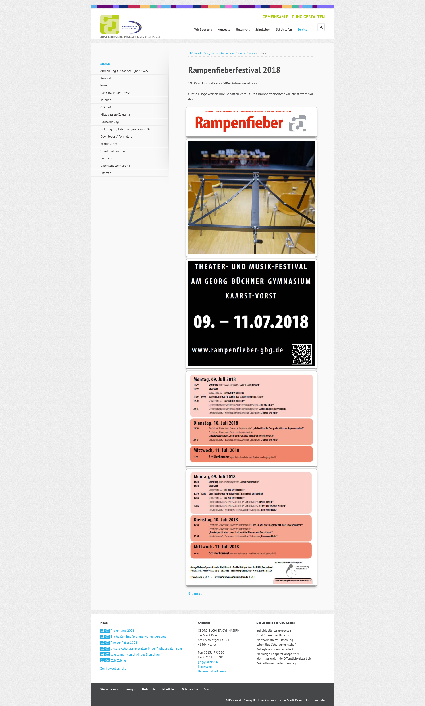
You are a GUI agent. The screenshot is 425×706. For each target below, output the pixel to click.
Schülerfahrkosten (112, 151)
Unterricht (149, 689)
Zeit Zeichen (114, 660)
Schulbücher (108, 144)
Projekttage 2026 (117, 631)
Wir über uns (109, 689)
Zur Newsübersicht (113, 668)
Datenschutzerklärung (115, 166)
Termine (105, 100)
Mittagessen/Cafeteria (115, 115)
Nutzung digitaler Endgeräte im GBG (125, 129)
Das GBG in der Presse (115, 93)
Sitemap (105, 173)
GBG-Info (106, 107)
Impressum (107, 158)
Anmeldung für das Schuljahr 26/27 (124, 71)
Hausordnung (109, 122)
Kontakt (105, 78)
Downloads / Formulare (116, 136)
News (252, 53)
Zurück (197, 593)
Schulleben (169, 689)
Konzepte (130, 689)
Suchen (321, 27)
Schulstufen (190, 689)
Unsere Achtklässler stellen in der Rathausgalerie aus (141, 649)
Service (241, 53)
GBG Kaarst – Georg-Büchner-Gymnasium (211, 53)
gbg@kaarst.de (208, 662)
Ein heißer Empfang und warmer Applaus (133, 637)
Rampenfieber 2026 (119, 643)
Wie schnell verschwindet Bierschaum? (132, 654)
